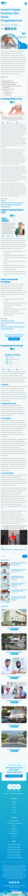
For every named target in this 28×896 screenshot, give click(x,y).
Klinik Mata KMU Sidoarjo (14, 676)
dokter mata (15, 504)
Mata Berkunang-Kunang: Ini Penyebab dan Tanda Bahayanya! (18, 584)
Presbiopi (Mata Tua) (7, 81)
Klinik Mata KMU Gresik (14, 725)
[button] (26, 3)
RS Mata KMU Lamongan (14, 749)
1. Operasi (6, 90)
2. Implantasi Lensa (9, 92)
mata (9, 129)
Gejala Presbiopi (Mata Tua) (9, 82)
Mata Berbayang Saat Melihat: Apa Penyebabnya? (18, 563)
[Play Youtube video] (14, 537)
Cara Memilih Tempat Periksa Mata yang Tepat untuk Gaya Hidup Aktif (18, 598)
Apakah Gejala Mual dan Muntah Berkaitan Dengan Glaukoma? (17, 577)
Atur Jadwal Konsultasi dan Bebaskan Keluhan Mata (12, 86)
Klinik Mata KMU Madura (14, 628)
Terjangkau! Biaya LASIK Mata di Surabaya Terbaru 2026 (19, 590)
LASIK (19, 411)
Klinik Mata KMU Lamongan (14, 701)
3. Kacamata (8, 93)
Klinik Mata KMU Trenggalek (14, 652)
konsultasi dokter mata (16, 396)
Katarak (3, 201)
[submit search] (24, 556)
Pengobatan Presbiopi (8, 89)
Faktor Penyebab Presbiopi (9, 84)
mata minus (6, 175)
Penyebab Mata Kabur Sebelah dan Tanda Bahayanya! (19, 570)
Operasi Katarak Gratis (7, 321)
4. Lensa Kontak (8, 95)
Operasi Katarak (5, 207)
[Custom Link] (24, 892)
